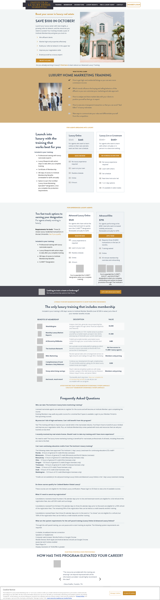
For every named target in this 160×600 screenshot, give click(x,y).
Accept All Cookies (129, 593)
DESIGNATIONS (79, 5)
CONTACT (120, 5)
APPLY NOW (110, 236)
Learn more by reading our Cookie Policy (59, 598)
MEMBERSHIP (68, 5)
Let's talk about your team (111, 292)
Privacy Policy (80, 596)
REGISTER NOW (80, 236)
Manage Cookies (115, 593)
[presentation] (60, 579)
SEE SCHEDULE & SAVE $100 (110, 156)
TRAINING (58, 5)
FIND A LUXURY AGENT (107, 5)
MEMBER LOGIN (134, 4)
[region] (80, 593)
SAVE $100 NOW (80, 156)
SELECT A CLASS (45, 60)
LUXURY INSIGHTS (92, 5)
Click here (64, 65)
